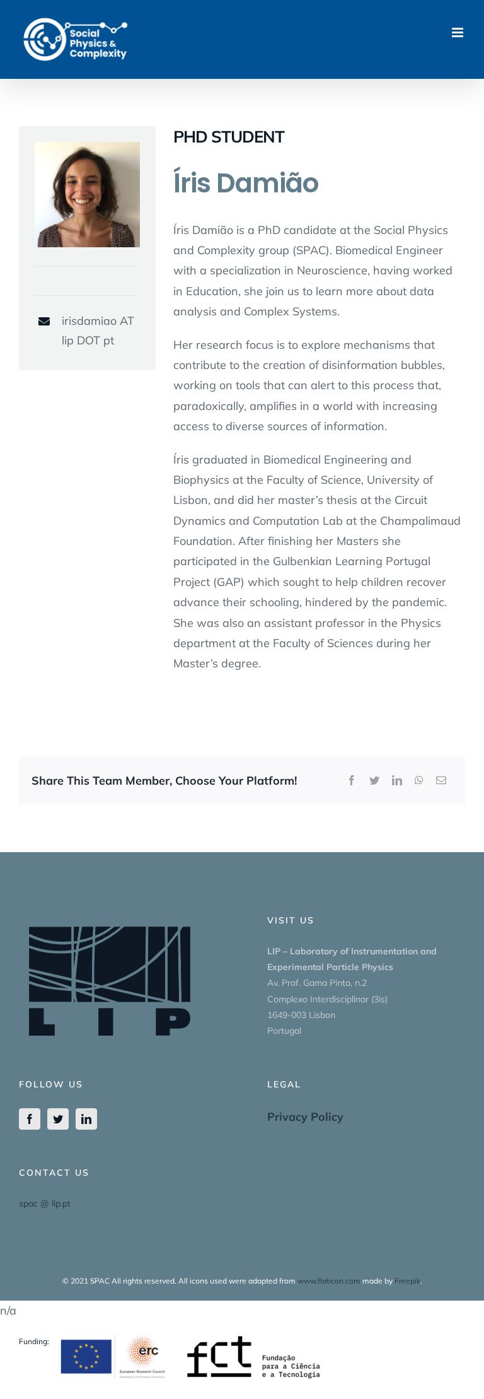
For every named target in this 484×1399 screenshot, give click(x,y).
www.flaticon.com (328, 1280)
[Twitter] (374, 780)
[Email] (441, 780)
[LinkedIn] (397, 780)
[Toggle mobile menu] (458, 32)
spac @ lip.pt (45, 1203)
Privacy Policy (305, 1116)
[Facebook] (351, 780)
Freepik (407, 1280)
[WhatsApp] (419, 780)
